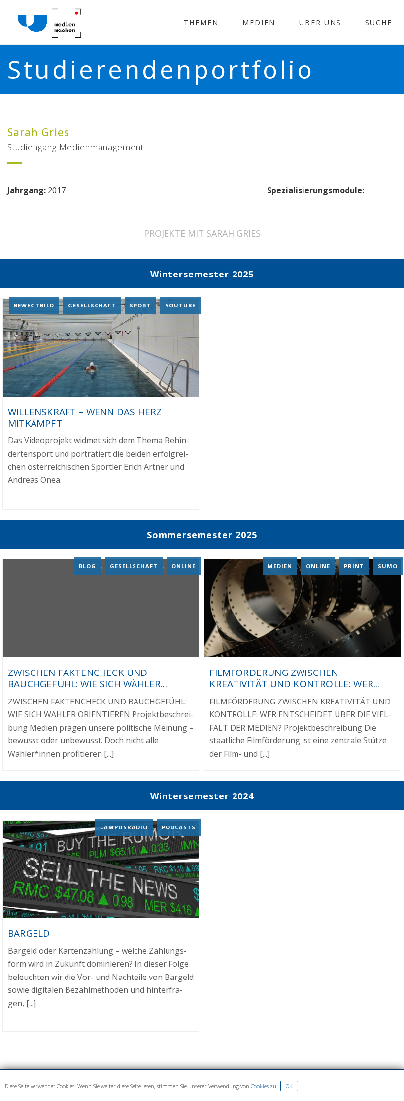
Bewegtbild (34, 305)
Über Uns (320, 22)
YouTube (180, 305)
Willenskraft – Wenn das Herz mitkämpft (85, 417)
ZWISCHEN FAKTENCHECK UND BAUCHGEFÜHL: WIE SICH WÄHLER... (87, 678)
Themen (201, 22)
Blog (87, 566)
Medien (258, 22)
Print (354, 566)
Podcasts (179, 827)
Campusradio (124, 827)
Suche (378, 22)
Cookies (260, 1086)
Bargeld (29, 933)
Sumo (388, 566)
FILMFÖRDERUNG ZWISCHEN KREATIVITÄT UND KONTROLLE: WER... (294, 678)
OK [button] (289, 1086)
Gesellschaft (92, 305)
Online (183, 566)
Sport (140, 305)
